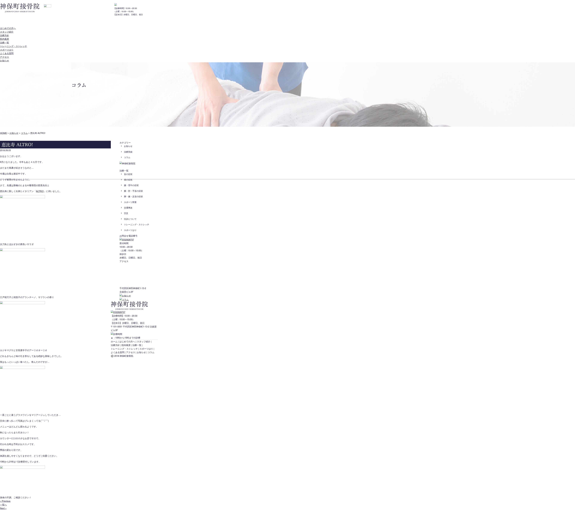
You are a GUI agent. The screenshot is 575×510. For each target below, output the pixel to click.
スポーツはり (6, 49)
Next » (3, 508)
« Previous (5, 501)
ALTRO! (40, 191)
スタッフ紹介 (30, 22)
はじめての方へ (8, 22)
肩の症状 (128, 179)
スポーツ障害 (130, 202)
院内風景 (65, 22)
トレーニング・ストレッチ (13, 46)
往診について (130, 218)
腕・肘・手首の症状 (133, 190)
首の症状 (128, 174)
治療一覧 (81, 22)
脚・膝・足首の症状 (133, 196)
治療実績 (128, 151)
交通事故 (128, 207)
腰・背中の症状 (131, 185)
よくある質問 (100, 22)
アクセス (119, 22)
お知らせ (135, 22)
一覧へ (3, 504)
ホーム (114, 341)
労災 (126, 213)
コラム (127, 157)
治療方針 (48, 22)
